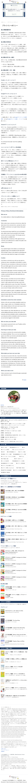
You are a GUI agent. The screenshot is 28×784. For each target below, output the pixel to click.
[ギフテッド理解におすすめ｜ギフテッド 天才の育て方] (2, 674)
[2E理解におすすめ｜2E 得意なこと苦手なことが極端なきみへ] (2, 660)
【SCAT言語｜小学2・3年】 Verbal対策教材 (14, 490)
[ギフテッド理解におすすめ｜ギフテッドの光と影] (2, 667)
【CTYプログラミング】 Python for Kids (14, 610)
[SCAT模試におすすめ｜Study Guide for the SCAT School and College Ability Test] (2, 520)
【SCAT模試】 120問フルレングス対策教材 (14, 520)
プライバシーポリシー (5, 750)
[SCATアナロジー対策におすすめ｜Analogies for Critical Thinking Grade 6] (2, 578)
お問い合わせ (3, 748)
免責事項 (2, 751)
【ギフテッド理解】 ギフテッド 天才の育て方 (15, 673)
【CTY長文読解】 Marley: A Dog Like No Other (15, 634)
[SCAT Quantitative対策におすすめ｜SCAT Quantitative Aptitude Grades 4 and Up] (2, 511)
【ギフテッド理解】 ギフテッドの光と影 (13, 666)
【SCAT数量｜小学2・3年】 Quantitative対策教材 (16, 503)
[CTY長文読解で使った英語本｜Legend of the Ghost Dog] (2, 628)
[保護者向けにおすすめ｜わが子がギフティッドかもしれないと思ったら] (2, 681)
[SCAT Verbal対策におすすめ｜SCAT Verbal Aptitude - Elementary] (2, 491)
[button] (25, 405)
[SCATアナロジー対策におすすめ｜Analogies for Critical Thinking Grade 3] (2, 558)
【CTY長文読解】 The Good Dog (12, 620)
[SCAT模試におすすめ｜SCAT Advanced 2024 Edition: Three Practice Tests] (2, 540)
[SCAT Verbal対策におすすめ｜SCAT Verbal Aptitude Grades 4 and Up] (2, 497)
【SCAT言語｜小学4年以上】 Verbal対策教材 (15, 497)
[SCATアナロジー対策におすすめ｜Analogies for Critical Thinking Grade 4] (2, 565)
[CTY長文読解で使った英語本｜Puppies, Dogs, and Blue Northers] (2, 642)
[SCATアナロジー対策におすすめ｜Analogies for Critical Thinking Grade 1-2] (2, 552)
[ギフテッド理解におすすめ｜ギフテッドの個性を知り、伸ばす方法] (2, 653)
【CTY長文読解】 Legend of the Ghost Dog (15, 627)
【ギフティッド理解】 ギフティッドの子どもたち (15, 687)
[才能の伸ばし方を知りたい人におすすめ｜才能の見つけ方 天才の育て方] (2, 696)
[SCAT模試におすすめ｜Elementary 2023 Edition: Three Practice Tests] (2, 527)
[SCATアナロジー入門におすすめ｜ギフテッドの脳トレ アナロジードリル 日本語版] (2, 588)
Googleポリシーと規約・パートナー (15, 119)
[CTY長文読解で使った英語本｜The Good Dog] (2, 621)
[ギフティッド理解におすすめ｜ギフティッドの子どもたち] (2, 689)
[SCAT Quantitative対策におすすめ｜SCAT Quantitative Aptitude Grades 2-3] (2, 504)
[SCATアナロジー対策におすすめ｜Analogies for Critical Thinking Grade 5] (2, 571)
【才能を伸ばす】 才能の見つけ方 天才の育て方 (15, 695)
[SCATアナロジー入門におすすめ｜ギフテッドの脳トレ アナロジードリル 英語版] (2, 596)
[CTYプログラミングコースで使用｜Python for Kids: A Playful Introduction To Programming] (2, 611)
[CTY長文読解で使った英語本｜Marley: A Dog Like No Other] (2, 636)
